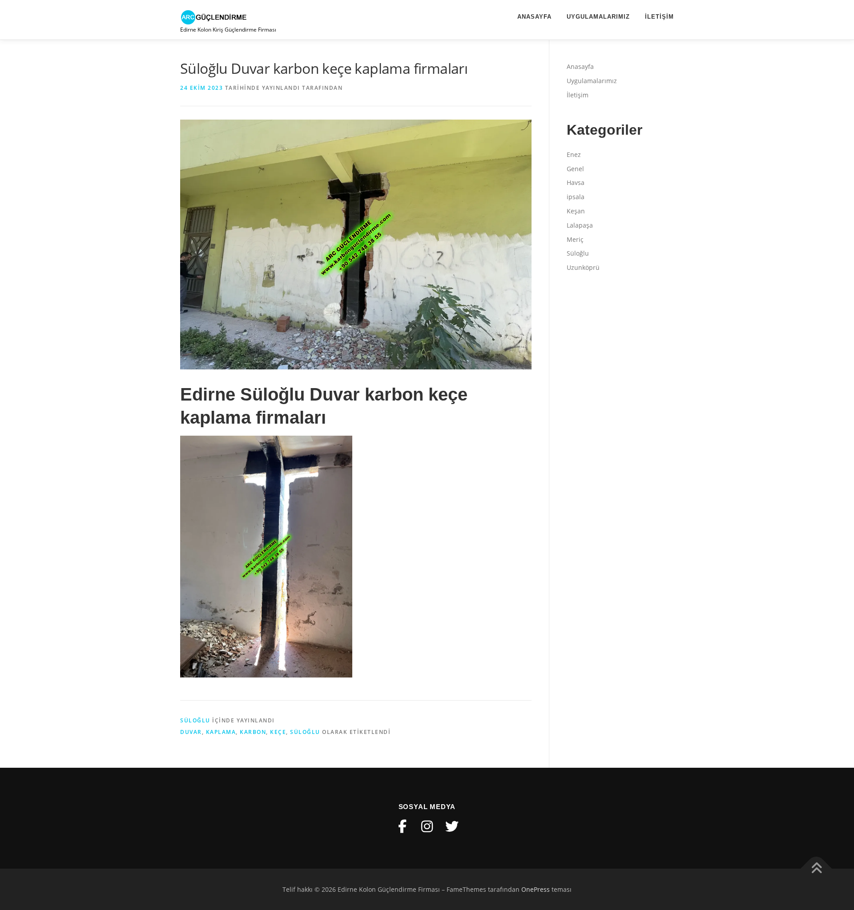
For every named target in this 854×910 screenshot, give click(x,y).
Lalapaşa (580, 225)
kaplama (221, 732)
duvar (191, 732)
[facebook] (402, 826)
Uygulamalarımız (598, 16)
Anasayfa (534, 16)
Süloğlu (195, 720)
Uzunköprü (583, 267)
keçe (278, 732)
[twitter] (452, 826)
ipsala (575, 196)
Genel (575, 168)
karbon (253, 732)
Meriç (575, 239)
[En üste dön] (816, 868)
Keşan (576, 211)
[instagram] (427, 826)
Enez (574, 154)
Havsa (575, 182)
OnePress (535, 889)
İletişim (659, 16)
